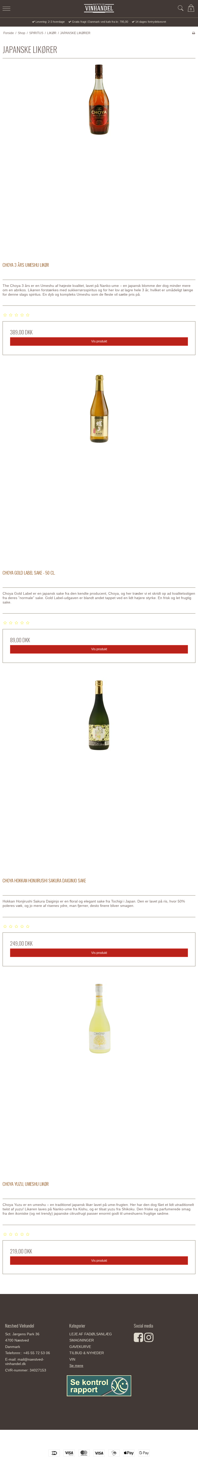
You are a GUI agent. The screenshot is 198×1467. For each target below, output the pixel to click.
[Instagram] (148, 1340)
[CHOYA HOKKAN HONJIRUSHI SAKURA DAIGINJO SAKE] (99, 773)
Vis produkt (99, 341)
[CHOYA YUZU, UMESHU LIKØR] (99, 1077)
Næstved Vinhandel (99, 1441)
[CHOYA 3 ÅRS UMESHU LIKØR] (99, 158)
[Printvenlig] (193, 33)
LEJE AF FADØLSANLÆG (90, 1334)
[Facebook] (138, 1340)
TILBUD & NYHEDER (86, 1353)
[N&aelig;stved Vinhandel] (99, 8)
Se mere (76, 1365)
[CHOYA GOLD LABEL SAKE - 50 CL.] (99, 466)
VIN (72, 1359)
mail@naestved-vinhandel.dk (24, 1361)
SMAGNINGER (81, 1340)
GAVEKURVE (80, 1347)
